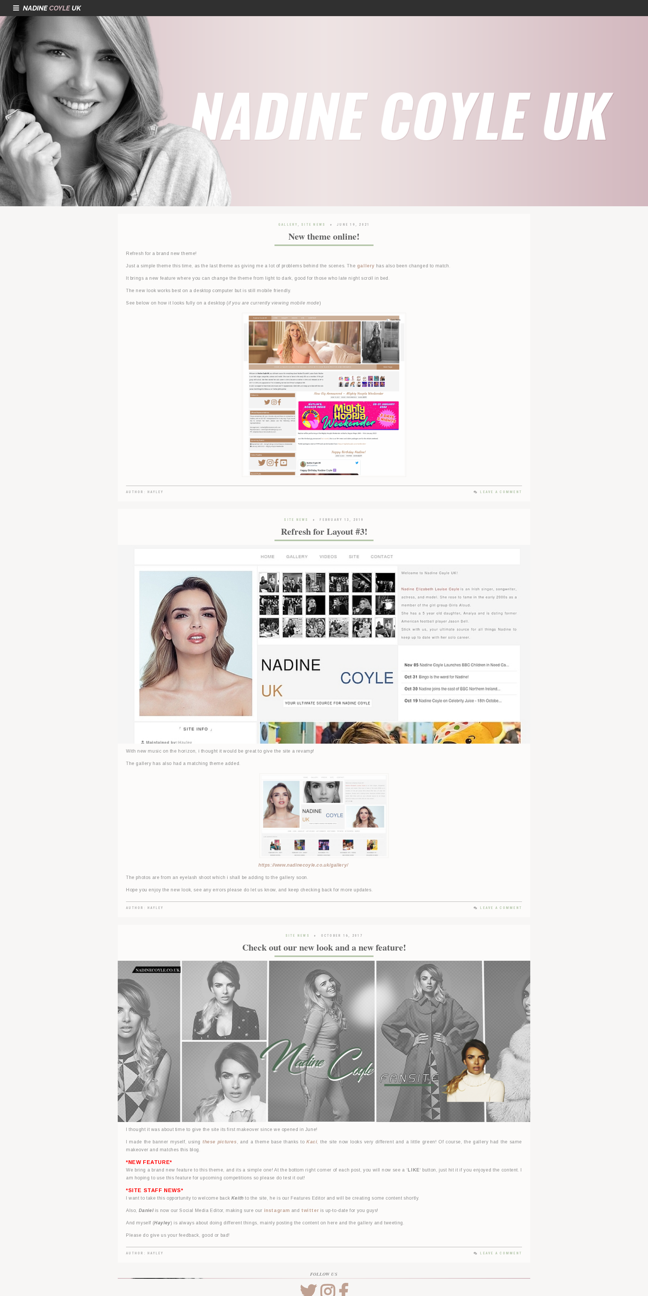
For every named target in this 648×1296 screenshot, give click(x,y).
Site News (313, 224)
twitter (310, 1210)
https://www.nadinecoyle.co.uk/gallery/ (303, 865)
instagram (277, 1210)
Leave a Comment (501, 492)
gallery (366, 265)
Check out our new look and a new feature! (324, 947)
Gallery (288, 224)
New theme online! (324, 236)
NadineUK (52, 8)
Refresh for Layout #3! (324, 531)
